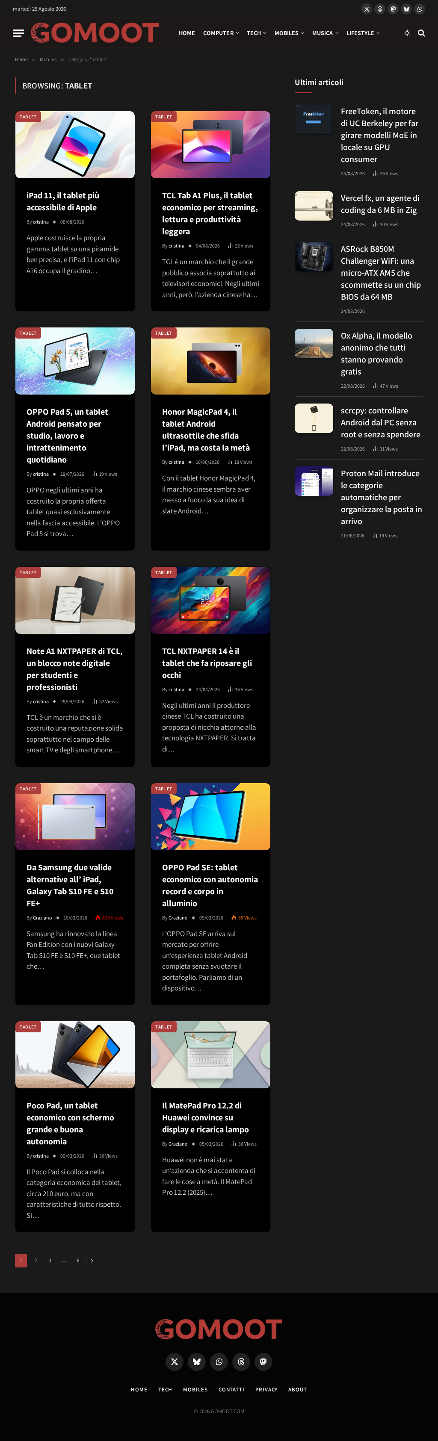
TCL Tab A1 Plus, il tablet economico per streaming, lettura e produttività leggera (210, 213)
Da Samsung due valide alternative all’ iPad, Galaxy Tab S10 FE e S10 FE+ (70, 885)
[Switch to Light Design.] (407, 32)
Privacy (266, 1389)
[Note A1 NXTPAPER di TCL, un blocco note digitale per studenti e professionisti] (75, 600)
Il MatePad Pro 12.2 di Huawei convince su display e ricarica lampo (205, 1117)
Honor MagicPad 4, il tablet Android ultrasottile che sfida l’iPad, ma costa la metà (206, 429)
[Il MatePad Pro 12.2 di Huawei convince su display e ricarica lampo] (210, 1054)
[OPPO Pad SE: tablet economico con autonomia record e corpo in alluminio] (210, 816)
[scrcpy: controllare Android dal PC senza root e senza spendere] (314, 418)
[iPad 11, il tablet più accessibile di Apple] (75, 144)
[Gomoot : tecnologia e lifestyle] (95, 33)
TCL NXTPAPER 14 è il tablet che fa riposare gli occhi (207, 663)
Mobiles (287, 33)
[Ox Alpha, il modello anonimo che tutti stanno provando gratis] (314, 343)
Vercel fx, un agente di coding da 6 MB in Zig (380, 203)
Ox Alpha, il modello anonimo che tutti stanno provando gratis (376, 353)
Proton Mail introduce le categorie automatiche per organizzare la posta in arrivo (381, 497)
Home (187, 33)
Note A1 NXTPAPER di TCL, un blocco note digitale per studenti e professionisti (75, 669)
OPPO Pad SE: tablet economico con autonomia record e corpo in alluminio (210, 885)
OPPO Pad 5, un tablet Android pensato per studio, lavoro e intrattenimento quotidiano (67, 435)
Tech (254, 33)
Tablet (28, 117)
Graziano (42, 917)
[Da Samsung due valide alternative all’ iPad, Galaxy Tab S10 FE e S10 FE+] (75, 816)
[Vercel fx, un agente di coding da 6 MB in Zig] (314, 206)
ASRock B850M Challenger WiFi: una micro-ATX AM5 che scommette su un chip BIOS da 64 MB (381, 272)
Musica (322, 33)
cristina (41, 221)
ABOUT (297, 1389)
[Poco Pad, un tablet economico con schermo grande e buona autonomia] (75, 1054)
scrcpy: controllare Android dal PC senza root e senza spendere (380, 422)
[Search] (420, 33)
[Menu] (18, 33)
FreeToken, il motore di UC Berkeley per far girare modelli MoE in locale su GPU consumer (379, 135)
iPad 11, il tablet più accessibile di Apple (63, 201)
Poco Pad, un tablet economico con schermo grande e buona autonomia (70, 1123)
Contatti (232, 1389)
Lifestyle (360, 33)
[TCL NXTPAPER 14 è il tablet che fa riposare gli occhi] (210, 600)
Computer (218, 33)
